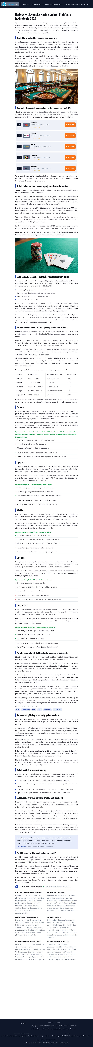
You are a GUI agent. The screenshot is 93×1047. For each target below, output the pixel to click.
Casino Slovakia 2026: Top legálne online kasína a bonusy (22, 1036)
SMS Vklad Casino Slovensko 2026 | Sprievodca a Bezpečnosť (47, 1043)
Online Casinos (37, 4)
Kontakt (26, 4)
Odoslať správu (50, 1007)
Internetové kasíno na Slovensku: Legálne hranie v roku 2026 (54, 1029)
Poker (67, 4)
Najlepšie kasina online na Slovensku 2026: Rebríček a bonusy (54, 1026)
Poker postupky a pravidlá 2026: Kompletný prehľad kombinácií (68, 1036)
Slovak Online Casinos (54, 4)
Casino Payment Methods (81, 4)
